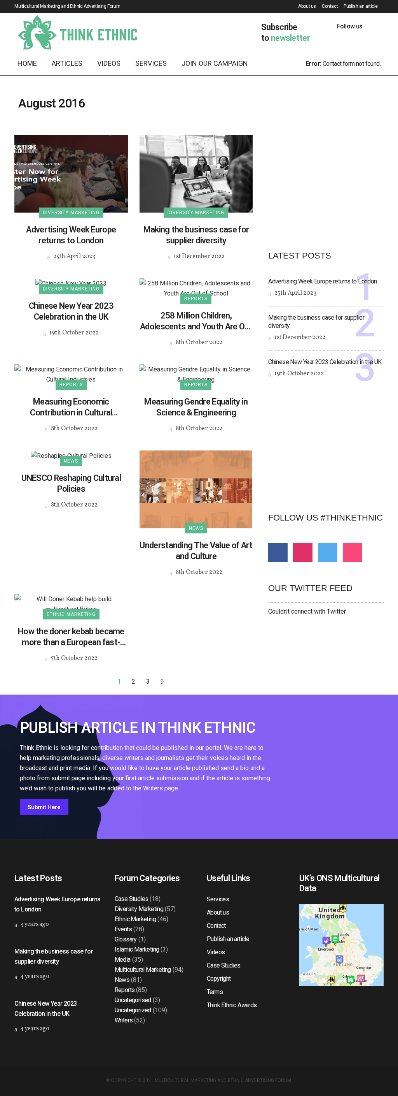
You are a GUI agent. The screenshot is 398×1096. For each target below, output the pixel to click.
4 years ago (34, 976)
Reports (125, 990)
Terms (215, 992)
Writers (124, 1020)
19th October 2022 (73, 333)
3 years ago (34, 924)
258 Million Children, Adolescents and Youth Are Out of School (196, 321)
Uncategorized (133, 1010)
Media (123, 959)
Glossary (126, 939)
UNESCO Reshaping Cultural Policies (71, 483)
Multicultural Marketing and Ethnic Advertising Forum (223, 1080)
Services (218, 899)
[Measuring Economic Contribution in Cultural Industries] (71, 374)
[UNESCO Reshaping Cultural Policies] (71, 455)
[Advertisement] (333, 183)
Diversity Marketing (139, 909)
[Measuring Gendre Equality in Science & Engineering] (196, 374)
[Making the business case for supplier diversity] (196, 173)
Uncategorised (133, 1000)
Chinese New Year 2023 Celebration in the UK (71, 311)
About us (307, 6)
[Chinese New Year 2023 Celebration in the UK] (70, 283)
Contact (330, 6)
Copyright (219, 978)
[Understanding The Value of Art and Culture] (196, 489)
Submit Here (44, 807)
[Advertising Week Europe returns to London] (71, 173)
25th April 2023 (73, 256)
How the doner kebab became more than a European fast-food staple (71, 637)
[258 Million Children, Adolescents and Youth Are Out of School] (196, 288)
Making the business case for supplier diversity (196, 235)
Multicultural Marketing (143, 969)
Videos (216, 952)
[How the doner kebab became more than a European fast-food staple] (71, 603)
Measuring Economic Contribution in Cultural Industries (71, 407)
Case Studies (131, 898)
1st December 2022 (199, 256)
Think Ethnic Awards (232, 1005)
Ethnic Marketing (135, 919)
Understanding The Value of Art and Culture (196, 550)
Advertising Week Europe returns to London (71, 235)
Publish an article (361, 6)
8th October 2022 (198, 342)
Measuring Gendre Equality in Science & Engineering (196, 407)
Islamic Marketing (137, 949)
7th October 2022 (74, 658)
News (122, 979)
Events (123, 929)
